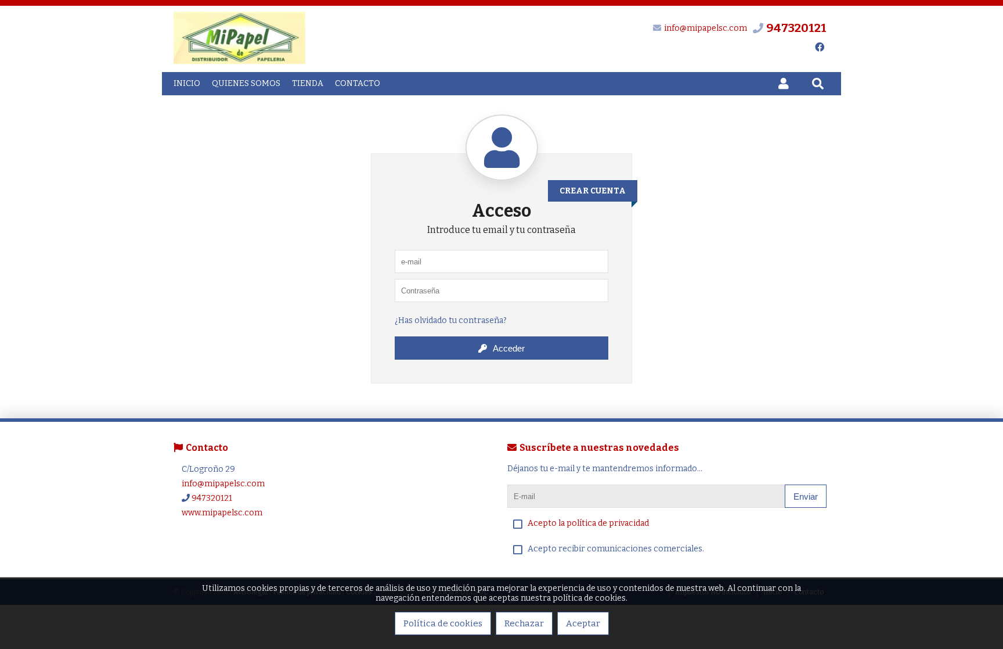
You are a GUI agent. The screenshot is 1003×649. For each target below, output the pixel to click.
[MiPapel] (239, 61)
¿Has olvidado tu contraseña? (451, 320)
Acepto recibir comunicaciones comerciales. (616, 549)
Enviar (805, 496)
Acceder (509, 348)
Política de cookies (442, 623)
